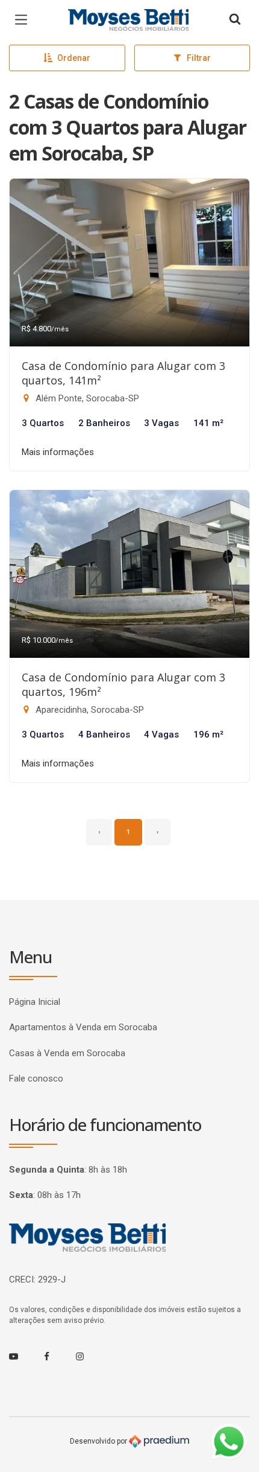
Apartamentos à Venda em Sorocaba (83, 1027)
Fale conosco (36, 1078)
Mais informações (58, 452)
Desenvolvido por (99, 1441)
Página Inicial (34, 1001)
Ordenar (73, 58)
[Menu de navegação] (24, 20)
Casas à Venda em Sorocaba (67, 1053)
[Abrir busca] (235, 20)
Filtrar (199, 58)
